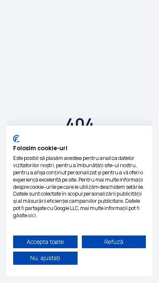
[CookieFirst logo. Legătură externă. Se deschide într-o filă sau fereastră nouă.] (16, 139)
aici (32, 215)
